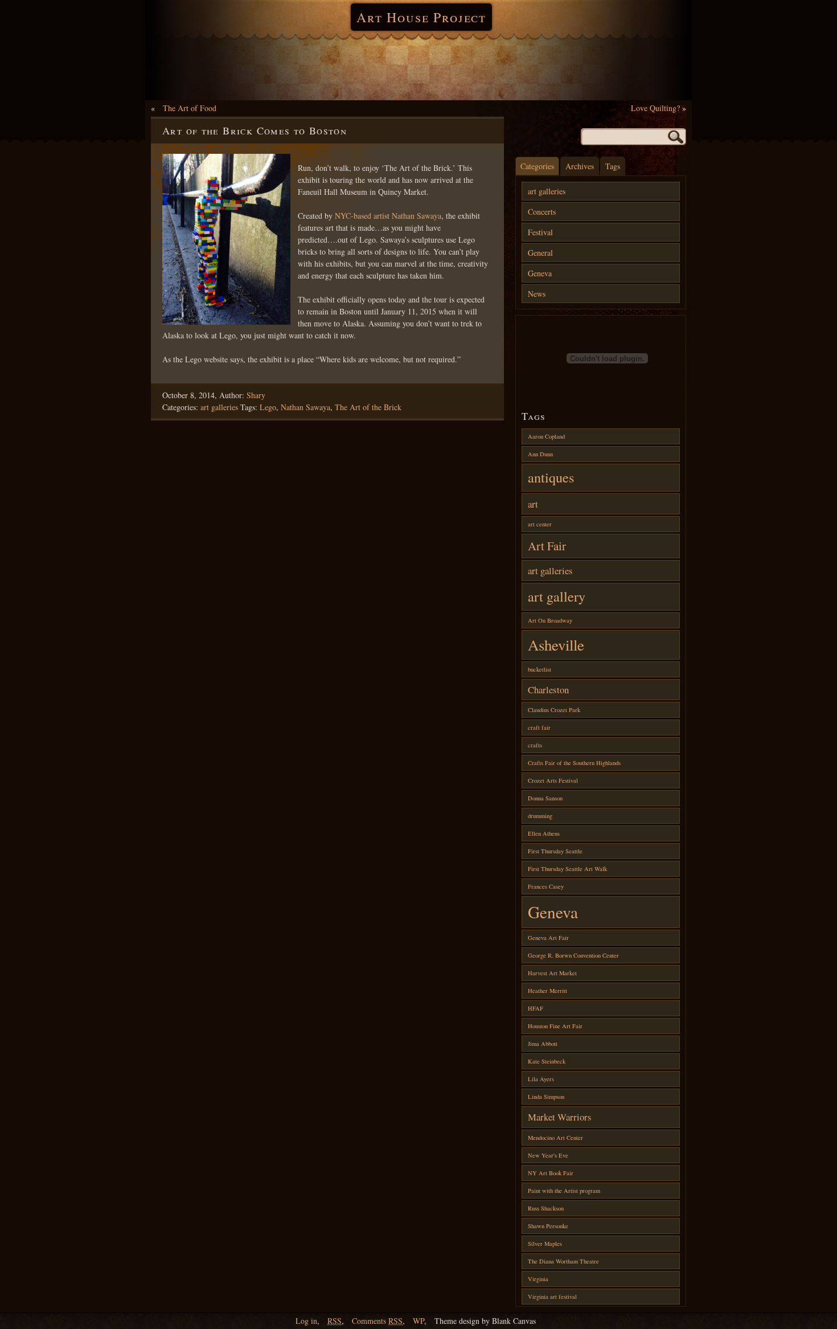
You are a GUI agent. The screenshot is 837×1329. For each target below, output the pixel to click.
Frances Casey (546, 886)
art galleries (219, 407)
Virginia (538, 1279)
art (533, 503)
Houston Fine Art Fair (555, 1026)
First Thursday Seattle (555, 851)
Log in (306, 1320)
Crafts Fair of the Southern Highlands (574, 763)
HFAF (535, 1008)
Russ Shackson (546, 1208)
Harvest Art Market (552, 973)
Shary (256, 395)
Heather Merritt (547, 991)
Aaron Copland (546, 436)
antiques (551, 477)
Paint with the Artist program (564, 1191)
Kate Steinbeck (546, 1061)
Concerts (542, 211)
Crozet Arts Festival (553, 780)
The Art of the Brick (368, 407)
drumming (540, 816)
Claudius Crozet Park (554, 710)
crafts (535, 745)
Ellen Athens (544, 833)
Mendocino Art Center (555, 1138)
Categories (537, 166)
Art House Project (421, 17)
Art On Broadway (550, 620)
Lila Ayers (541, 1079)
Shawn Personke (548, 1226)
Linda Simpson (546, 1097)
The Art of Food (189, 108)
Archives (579, 166)
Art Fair (547, 546)
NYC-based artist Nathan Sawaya (388, 215)
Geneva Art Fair (548, 938)
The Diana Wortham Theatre (563, 1261)
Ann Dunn (540, 454)
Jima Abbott (542, 1044)
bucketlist (539, 669)
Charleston (548, 689)
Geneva (540, 273)
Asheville (556, 645)
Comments (377, 1320)
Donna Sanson (545, 798)
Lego (268, 407)
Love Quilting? (655, 108)
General (540, 252)
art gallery (556, 596)
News (536, 293)
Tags (612, 166)
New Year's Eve (548, 1155)
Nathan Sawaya (305, 407)
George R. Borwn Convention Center (573, 955)
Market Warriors (560, 1116)
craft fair (539, 727)
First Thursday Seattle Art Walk (567, 869)
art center (540, 524)
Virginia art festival (552, 1297)
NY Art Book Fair (550, 1173)
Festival (540, 232)
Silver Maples (545, 1244)
